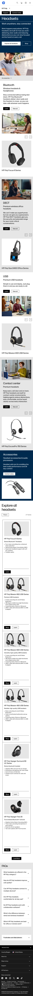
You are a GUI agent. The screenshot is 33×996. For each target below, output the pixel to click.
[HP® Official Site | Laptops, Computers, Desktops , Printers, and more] (3, 3)
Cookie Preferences (24, 982)
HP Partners (4, 970)
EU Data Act (4, 988)
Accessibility (21, 981)
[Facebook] (6, 978)
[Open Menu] (30, 3)
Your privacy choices (9, 984)
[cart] (21, 3)
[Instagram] (10, 978)
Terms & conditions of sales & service (10, 987)
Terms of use (19, 984)
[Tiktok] (22, 978)
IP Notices (24, 987)
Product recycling (11, 981)
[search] (17, 3)
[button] (26, 137)
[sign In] (26, 3)
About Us (4, 956)
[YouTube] (18, 978)
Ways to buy (4, 961)
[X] (14, 978)
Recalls (3, 981)
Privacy (16, 982)
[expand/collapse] (11, 78)
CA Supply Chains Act (6, 982)
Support (3, 965)
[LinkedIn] (2, 978)
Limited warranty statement (8, 985)
